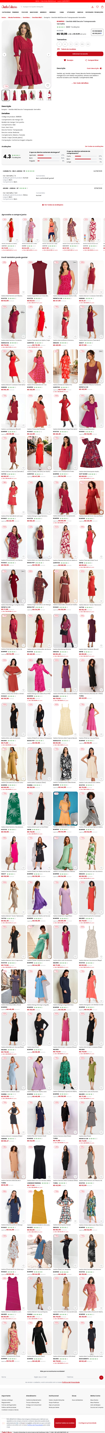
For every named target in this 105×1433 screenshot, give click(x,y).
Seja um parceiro (54, 1405)
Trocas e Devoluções (32, 1402)
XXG (82, 44)
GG (76, 44)
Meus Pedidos (94, 1402)
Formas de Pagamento (9, 1405)
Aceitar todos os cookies (64, 1423)
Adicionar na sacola (80, 54)
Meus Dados (94, 1400)
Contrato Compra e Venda (10, 1410)
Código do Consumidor (33, 1405)
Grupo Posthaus (54, 1402)
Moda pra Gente (54, 1407)
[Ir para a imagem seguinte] (49, 55)
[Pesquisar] (21, 7)
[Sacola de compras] (102, 7)
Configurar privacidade (87, 1423)
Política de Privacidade (71, 1382)
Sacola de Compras (96, 1407)
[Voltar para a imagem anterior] (4, 55)
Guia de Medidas (77, 1400)
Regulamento (6, 1402)
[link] (68, 27)
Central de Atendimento (33, 1400)
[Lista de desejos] (97, 7)
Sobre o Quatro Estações (56, 1400)
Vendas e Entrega (7, 1400)
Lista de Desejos (95, 1405)
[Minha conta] (92, 7)
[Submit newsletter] (101, 1378)
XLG (88, 44)
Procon (28, 1407)
